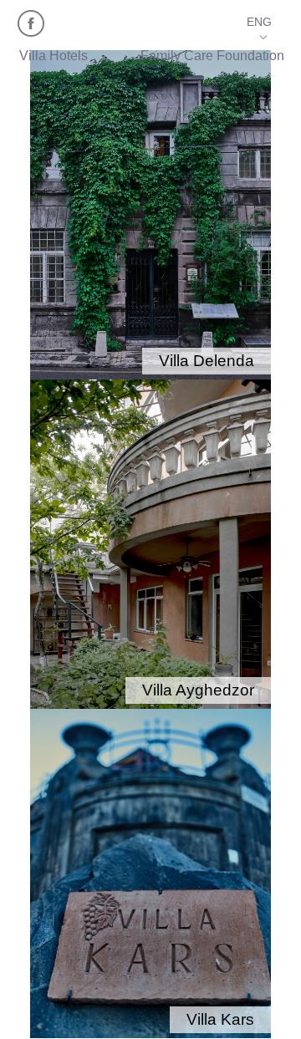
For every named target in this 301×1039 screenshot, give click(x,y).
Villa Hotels (53, 55)
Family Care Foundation (212, 55)
